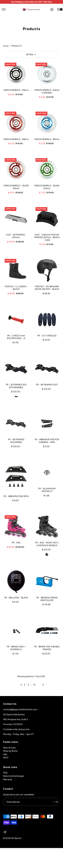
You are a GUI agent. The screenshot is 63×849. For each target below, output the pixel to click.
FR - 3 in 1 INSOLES (46, 335)
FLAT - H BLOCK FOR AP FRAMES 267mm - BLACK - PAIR (47, 237)
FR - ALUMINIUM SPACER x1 (47, 489)
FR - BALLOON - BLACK (16, 597)
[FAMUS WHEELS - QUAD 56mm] (16, 170)
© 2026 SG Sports (12, 838)
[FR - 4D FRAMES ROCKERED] (16, 423)
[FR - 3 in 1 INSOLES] (47, 319)
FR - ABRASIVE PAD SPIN (16, 496)
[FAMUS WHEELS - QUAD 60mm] (47, 170)
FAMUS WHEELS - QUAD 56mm (16, 186)
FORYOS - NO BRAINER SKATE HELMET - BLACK (47, 287)
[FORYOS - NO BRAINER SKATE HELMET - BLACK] (47, 270)
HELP (5, 757)
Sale (5, 754)
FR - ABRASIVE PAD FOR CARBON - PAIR (47, 440)
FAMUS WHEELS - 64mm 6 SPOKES (46, 91)
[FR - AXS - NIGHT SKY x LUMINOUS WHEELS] (47, 527)
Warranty (7, 779)
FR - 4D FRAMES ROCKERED (16, 440)
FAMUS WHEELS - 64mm (16, 90)
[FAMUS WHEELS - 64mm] (16, 74)
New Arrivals (9, 747)
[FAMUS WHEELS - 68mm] (16, 123)
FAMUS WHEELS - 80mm (46, 139)
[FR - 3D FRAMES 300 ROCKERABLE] (16, 369)
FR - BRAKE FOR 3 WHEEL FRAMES (47, 647)
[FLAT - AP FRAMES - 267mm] (16, 219)
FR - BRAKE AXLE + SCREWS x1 (16, 647)
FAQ (5, 772)
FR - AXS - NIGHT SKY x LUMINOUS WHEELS (46, 543)
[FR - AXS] (16, 527)
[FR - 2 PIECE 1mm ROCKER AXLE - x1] (16, 319)
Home (5, 46)
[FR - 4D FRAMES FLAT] (47, 369)
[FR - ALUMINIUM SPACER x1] (47, 472)
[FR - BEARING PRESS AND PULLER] (47, 581)
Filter (31, 54)
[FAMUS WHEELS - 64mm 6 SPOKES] (47, 74)
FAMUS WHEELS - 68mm (16, 139)
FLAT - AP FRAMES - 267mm (16, 236)
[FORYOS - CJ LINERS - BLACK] (16, 270)
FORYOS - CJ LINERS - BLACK (16, 287)
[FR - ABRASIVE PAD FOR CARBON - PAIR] (47, 423)
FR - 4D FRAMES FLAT (47, 384)
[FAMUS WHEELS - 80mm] (47, 123)
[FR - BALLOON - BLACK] (16, 581)
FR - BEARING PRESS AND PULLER (47, 598)
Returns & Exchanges (13, 776)
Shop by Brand (10, 751)
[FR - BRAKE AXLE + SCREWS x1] (16, 631)
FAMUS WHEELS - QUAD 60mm (46, 186)
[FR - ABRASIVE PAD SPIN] (16, 476)
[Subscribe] (56, 802)
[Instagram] (5, 832)
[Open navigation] (3, 9)
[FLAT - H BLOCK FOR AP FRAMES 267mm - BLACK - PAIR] (47, 219)
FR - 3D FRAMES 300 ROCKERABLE (16, 385)
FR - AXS (16, 542)
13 (34, 684)
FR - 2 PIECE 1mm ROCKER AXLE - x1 (16, 336)
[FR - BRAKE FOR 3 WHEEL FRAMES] (47, 631)
